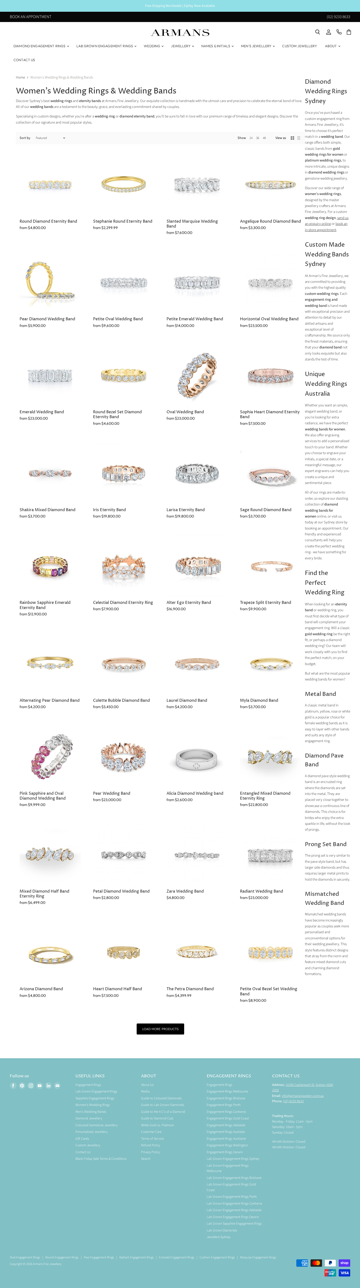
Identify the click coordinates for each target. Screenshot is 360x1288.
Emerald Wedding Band (42, 412)
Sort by (25, 138)
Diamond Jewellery (88, 1118)
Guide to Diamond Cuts (157, 1118)
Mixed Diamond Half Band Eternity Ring (44, 894)
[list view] (298, 138)
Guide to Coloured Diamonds (161, 1098)
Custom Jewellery (299, 46)
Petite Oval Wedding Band (118, 319)
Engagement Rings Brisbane (226, 1098)
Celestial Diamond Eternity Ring (123, 602)
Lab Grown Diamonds (222, 1230)
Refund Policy (150, 1145)
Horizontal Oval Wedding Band (269, 319)
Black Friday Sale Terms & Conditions (101, 1158)
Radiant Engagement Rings (136, 1257)
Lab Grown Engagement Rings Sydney (233, 1158)
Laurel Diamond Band (187, 700)
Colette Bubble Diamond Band (121, 700)
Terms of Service (152, 1138)
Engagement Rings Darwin (225, 1152)
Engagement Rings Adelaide (226, 1125)
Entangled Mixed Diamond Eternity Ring (265, 796)
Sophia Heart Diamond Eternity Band (270, 415)
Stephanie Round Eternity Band (122, 221)
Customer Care (151, 1131)
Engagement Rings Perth (223, 1105)
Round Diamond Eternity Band (48, 221)
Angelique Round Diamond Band (270, 221)
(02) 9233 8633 (338, 17)
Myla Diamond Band (259, 700)
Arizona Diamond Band (41, 989)
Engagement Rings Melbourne (227, 1091)
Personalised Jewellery (91, 1131)
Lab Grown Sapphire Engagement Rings (234, 1223)
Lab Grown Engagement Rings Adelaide (234, 1210)
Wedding (152, 46)
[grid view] (292, 138)
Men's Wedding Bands (90, 1111)
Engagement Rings (88, 1084)
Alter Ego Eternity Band (189, 602)
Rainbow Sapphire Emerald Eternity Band (45, 605)
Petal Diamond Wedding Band (121, 891)
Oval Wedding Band (185, 412)
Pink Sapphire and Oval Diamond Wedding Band (43, 796)
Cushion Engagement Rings (217, 1257)
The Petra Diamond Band (190, 989)
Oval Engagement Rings (25, 1257)
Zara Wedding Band (185, 891)
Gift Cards (82, 1138)
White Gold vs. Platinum (157, 1125)
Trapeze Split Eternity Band (265, 602)
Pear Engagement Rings (99, 1257)
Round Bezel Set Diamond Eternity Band (117, 415)
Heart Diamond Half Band (117, 989)
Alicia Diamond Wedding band (195, 793)
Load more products (160, 1029)
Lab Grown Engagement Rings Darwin (233, 1217)
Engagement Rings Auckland (226, 1138)
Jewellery (181, 46)
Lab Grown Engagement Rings (105, 46)
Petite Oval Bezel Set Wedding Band (268, 992)
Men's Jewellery (256, 46)
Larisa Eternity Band (186, 510)
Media (145, 1091)
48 (264, 138)
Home (20, 77)
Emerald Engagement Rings (176, 1257)
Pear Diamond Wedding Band (47, 319)
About (331, 46)
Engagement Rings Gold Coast (228, 1118)
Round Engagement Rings (61, 1257)
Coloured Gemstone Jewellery (96, 1125)
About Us (147, 1084)
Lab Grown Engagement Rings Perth (232, 1196)
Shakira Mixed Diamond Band (47, 510)
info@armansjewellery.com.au (303, 1095)
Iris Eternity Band (109, 510)
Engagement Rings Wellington (227, 1145)
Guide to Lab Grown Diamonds (162, 1105)
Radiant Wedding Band (261, 891)
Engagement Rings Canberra (226, 1111)
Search (145, 1158)
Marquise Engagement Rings (258, 1257)
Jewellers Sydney (218, 1237)
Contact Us (24, 60)
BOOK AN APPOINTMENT (30, 17)
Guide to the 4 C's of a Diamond (163, 1111)
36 (257, 138)
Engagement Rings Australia (226, 1131)
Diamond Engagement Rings (39, 46)
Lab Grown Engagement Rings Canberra (234, 1203)
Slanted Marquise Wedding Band (192, 224)
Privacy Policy (150, 1152)
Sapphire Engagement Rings (94, 1098)
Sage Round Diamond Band (265, 510)
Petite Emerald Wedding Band (195, 319)
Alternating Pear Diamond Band (50, 700)
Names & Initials (216, 46)
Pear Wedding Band (111, 793)
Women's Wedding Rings (92, 1105)
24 (251, 138)
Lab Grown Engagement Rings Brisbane (234, 1177)
